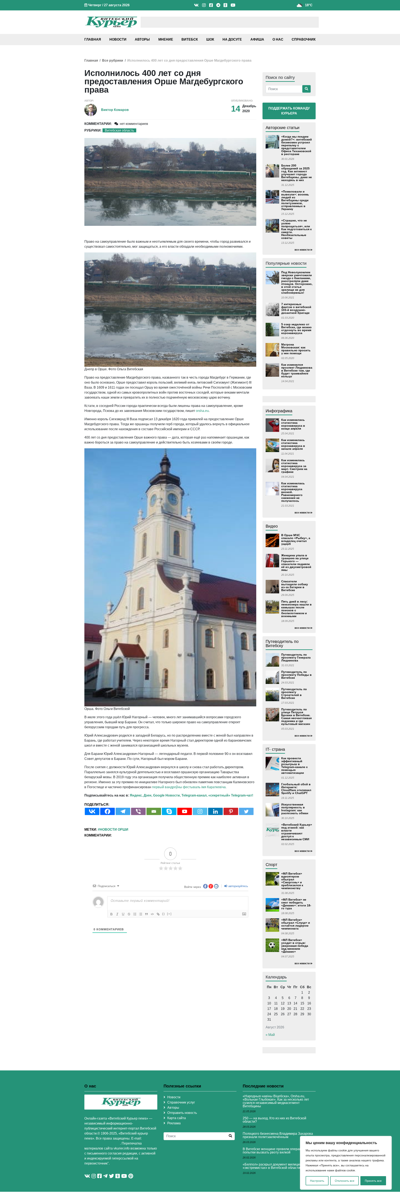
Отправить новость (182, 1113)
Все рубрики (112, 60)
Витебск (189, 39)
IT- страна (275, 749)
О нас (277, 39)
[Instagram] (200, 811)
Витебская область (119, 130)
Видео (272, 526)
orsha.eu (202, 411)
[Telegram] (123, 811)
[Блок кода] (152, 914)
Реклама (174, 1123)
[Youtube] (184, 811)
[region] (346, 1163)
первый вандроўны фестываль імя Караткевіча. (189, 787)
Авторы (142, 39)
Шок (210, 39)
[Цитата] (146, 914)
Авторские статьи (282, 127)
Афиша (257, 39)
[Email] (153, 811)
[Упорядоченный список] (135, 914)
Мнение (165, 39)
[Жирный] (111, 914)
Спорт (271, 864)
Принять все (373, 1180)
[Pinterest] (231, 811)
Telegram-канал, (194, 795)
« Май (270, 1034)
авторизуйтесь (238, 886)
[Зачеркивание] (129, 914)
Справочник (304, 39)
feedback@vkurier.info (102, 1143)
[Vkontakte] (92, 811)
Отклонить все (344, 1180)
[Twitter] (246, 811)
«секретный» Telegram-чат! (230, 795)
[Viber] (138, 811)
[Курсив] (117, 914)
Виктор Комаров (115, 110)
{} (163, 913)
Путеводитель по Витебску (282, 643)
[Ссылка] (158, 914)
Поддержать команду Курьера (289, 111)
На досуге (232, 39)
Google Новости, (167, 795)
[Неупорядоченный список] (141, 914)
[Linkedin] (215, 811)
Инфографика (279, 411)
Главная (92, 39)
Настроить (317, 1180)
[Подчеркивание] (123, 914)
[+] (169, 913)
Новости (117, 39)
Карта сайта (176, 1118)
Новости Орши (114, 829)
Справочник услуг (181, 1102)
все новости (302, 249)
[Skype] (169, 811)
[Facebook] (107, 811)
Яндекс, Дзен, (141, 795)
